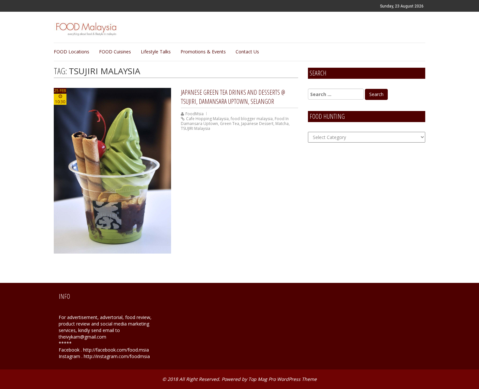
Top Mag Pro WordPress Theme (282, 379)
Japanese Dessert (257, 123)
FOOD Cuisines (115, 52)
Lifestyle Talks (156, 52)
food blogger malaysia (252, 118)
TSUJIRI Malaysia (195, 128)
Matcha (282, 123)
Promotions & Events (203, 52)
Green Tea (229, 123)
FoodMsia (194, 114)
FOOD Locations (71, 52)
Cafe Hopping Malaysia (207, 118)
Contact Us (247, 52)
